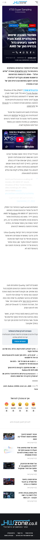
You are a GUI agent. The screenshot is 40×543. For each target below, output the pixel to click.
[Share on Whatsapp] (23, 52)
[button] (36, 2)
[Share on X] (27, 52)
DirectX (5, 103)
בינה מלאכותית (20, 71)
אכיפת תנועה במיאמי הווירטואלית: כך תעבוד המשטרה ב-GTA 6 (29, 481)
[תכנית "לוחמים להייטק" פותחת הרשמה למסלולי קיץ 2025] (8, 436)
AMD (29, 386)
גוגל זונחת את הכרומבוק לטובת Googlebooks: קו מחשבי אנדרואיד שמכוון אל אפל (27, 467)
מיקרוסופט (31, 106)
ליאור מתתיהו (32, 58)
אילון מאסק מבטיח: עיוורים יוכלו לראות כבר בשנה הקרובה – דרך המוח (28, 495)
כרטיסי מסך (13, 25)
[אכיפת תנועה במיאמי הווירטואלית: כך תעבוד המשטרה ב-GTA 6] (8, 481)
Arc (25, 386)
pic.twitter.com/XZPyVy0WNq (19, 193)
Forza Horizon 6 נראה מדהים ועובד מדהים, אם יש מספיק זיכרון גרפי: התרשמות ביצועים (20, 374)
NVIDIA (15, 115)
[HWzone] (20, 2)
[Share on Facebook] (30, 52)
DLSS (23, 115)
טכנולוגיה (23, 25)
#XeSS (18, 190)
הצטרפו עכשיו (20, 341)
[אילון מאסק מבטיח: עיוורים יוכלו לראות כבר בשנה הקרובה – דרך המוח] (8, 495)
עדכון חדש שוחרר (30, 90)
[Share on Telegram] (20, 52)
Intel (22, 386)
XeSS (7, 96)
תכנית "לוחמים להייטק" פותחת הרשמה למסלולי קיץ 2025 (27, 436)
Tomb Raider (32, 93)
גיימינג (32, 25)
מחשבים (32, 29)
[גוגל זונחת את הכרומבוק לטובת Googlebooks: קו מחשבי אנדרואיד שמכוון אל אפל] (8, 465)
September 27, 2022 (26, 201)
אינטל (35, 99)
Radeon (14, 213)
